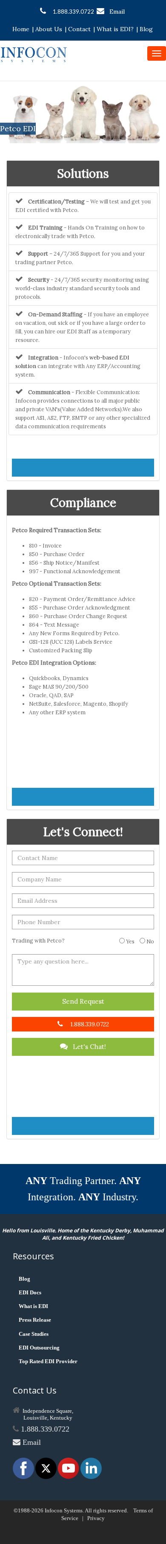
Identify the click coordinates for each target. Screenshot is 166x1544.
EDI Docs (30, 1292)
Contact (79, 29)
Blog (146, 29)
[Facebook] (24, 1467)
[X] (46, 1467)
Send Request (83, 1001)
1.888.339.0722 (73, 11)
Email (117, 11)
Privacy (96, 1518)
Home (20, 29)
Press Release (35, 1320)
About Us (48, 29)
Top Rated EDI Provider (48, 1361)
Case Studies (34, 1334)
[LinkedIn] (91, 1467)
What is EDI (33, 1306)
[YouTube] (69, 1467)
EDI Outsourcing (39, 1347)
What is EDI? (115, 29)
